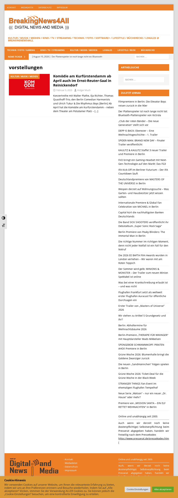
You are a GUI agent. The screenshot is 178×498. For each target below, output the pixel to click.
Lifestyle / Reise (127, 50)
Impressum (62, 7)
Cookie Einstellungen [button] (137, 489)
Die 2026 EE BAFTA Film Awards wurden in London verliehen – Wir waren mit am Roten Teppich (143, 259)
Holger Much (84, 90)
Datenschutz (44, 7)
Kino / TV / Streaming (52, 50)
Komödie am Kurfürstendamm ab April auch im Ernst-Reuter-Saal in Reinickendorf (82, 81)
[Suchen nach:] (151, 56)
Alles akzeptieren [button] (163, 489)
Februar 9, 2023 (64, 90)
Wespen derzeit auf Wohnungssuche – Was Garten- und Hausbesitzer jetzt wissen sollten (143, 193)
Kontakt (11, 7)
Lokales (107, 50)
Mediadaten (27, 7)
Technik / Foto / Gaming (21, 50)
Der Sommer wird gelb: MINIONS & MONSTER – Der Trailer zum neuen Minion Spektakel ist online (143, 272)
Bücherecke (148, 50)
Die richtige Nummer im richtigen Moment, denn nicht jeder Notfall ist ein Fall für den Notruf (143, 245)
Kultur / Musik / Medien (83, 50)
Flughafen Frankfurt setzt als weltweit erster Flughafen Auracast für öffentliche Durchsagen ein (142, 296)
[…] (96, 111)
